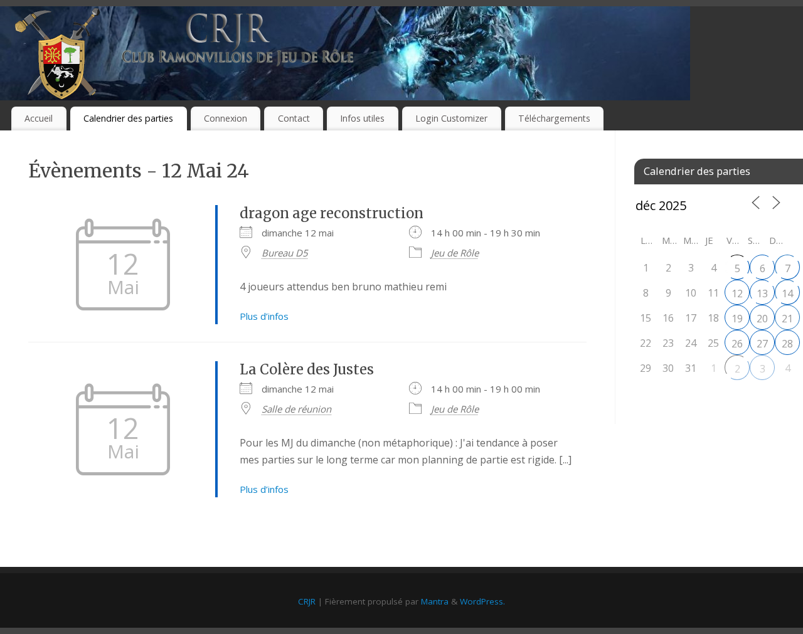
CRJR (307, 601)
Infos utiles (362, 118)
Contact (294, 118)
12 (737, 293)
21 (787, 318)
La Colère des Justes (307, 369)
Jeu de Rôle (455, 252)
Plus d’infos (264, 316)
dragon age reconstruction (331, 213)
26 (737, 344)
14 (787, 293)
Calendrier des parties (128, 118)
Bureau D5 (285, 252)
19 (737, 318)
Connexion (225, 118)
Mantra (435, 601)
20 (762, 318)
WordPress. (482, 601)
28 (787, 344)
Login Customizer (451, 118)
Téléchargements (554, 118)
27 (762, 344)
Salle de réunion (296, 409)
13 (762, 293)
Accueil (38, 118)
